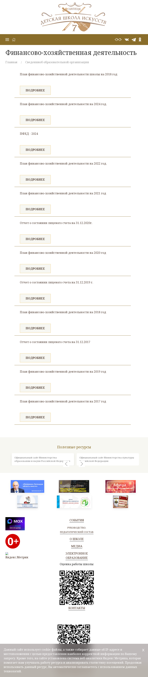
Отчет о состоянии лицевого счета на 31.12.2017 (55, 342)
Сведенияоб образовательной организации (57, 62)
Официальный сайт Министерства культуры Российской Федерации (106, 459)
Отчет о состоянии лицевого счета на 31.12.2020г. (56, 223)
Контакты (76, 608)
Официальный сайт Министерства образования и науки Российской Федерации (42, 459)
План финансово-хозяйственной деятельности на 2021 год (63, 193)
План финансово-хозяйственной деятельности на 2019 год (63, 372)
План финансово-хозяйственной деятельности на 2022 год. (63, 163)
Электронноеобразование (77, 555)
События (76, 520)
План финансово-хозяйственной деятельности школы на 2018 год (68, 74)
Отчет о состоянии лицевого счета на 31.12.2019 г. (56, 282)
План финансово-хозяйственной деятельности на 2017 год (63, 401)
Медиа (76, 546)
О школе (77, 539)
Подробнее (35, 90)
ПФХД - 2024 (29, 134)
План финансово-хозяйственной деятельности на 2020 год (63, 253)
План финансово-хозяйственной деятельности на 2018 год (63, 312)
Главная (11, 62)
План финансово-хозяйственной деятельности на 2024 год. (63, 104)
